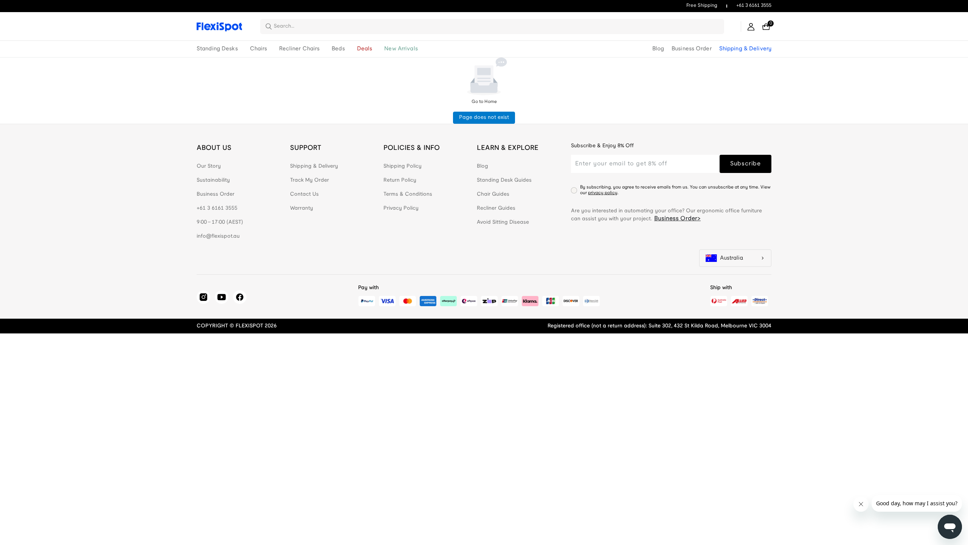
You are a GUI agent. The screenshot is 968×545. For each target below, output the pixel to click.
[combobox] (497, 26)
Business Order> (677, 218)
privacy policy (602, 193)
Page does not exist (484, 117)
